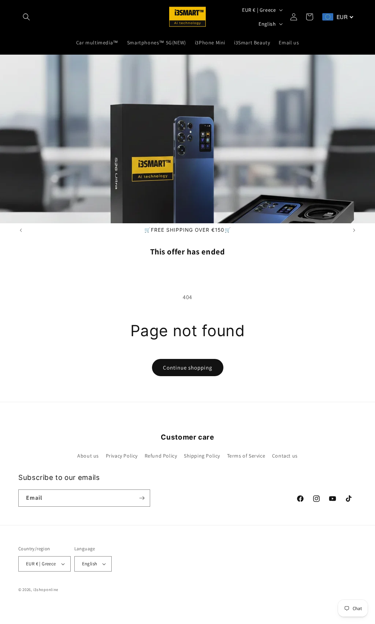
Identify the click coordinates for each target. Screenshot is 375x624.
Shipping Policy (202, 455)
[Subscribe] (142, 498)
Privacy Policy (122, 455)
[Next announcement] (354, 230)
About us (88, 455)
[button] (26, 17)
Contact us (285, 455)
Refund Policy (161, 455)
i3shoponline (45, 589)
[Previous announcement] (21, 230)
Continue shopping (187, 367)
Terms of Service (246, 455)
